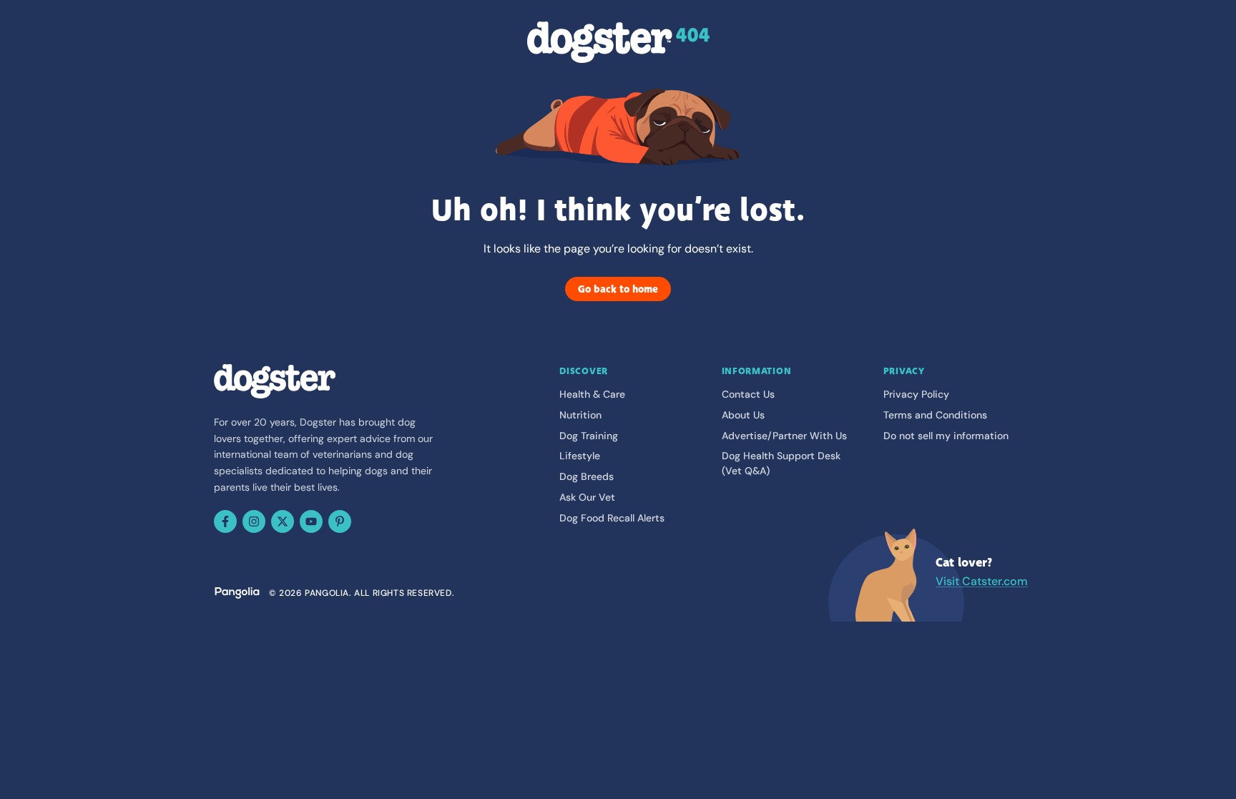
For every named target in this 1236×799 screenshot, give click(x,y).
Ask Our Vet (587, 497)
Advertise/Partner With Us (784, 435)
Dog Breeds (586, 476)
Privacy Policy (916, 394)
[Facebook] (225, 521)
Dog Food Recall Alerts (611, 517)
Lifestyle (579, 455)
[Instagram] (253, 521)
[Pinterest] (339, 521)
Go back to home (618, 289)
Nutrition (580, 414)
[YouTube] (311, 521)
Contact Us (748, 394)
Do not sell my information (946, 435)
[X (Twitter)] (282, 521)
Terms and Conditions (935, 414)
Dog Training (588, 435)
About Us (743, 414)
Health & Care (592, 394)
